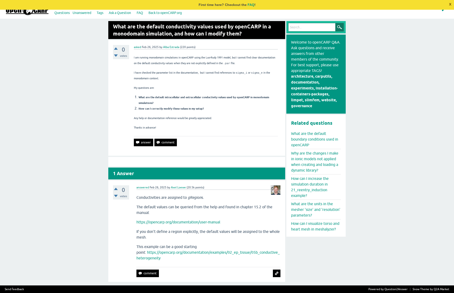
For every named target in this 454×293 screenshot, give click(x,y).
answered (142, 187)
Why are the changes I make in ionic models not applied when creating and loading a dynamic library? (314, 161)
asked (137, 47)
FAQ (251, 5)
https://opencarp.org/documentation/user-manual (178, 222)
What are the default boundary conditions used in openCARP (314, 139)
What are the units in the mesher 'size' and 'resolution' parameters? (315, 209)
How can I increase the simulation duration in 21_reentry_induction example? (310, 187)
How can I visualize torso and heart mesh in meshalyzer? (315, 226)
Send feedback (14, 289)
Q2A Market (441, 289)
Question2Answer (396, 289)
